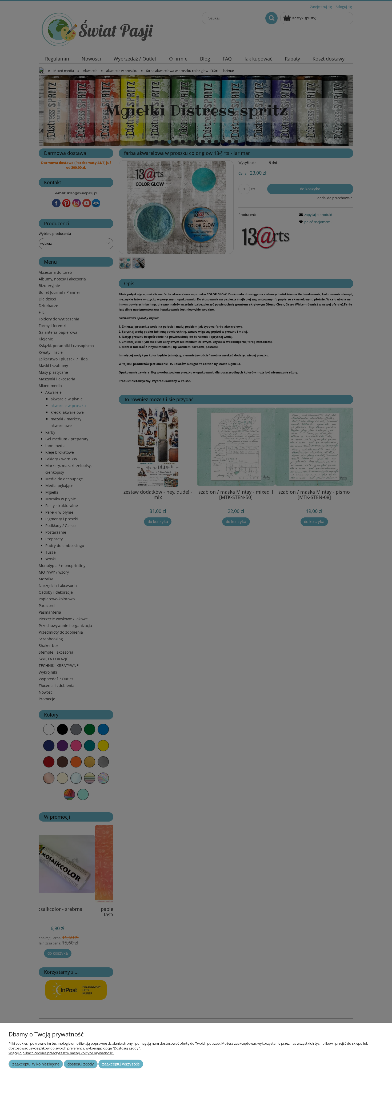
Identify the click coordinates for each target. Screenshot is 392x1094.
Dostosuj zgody (80, 1064)
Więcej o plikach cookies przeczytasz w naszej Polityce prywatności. (61, 1053)
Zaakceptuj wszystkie (121, 1064)
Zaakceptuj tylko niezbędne (35, 1064)
